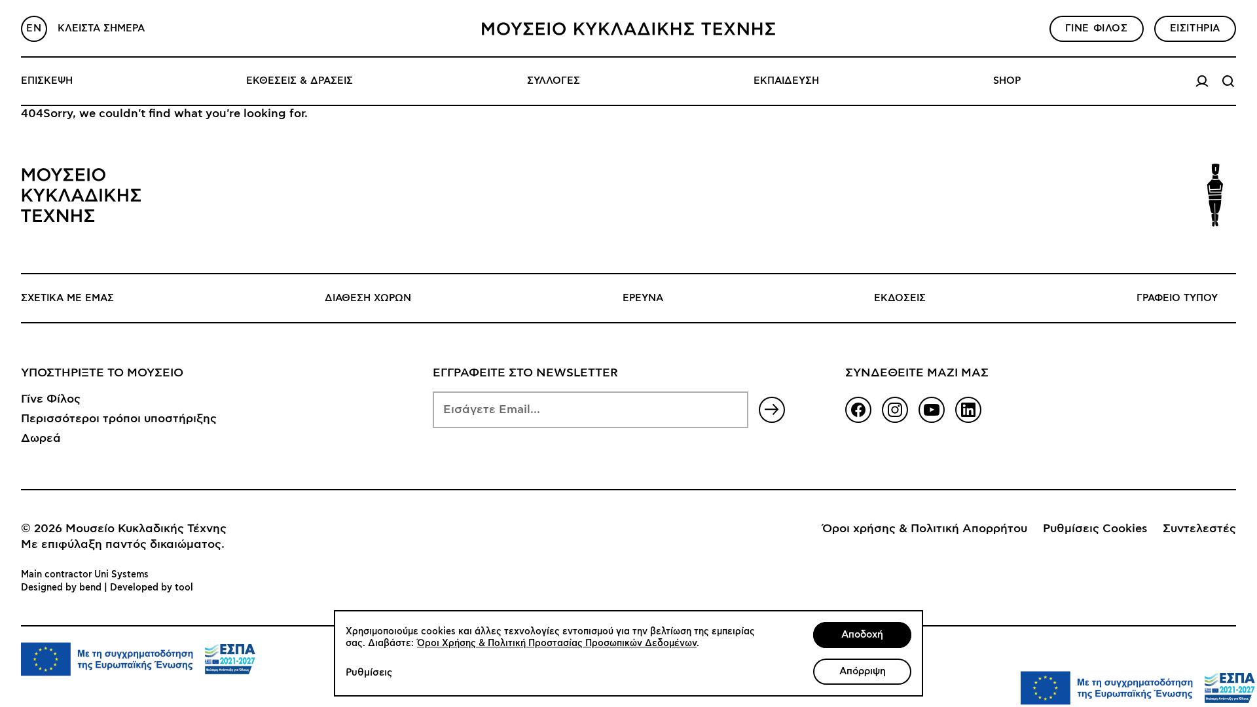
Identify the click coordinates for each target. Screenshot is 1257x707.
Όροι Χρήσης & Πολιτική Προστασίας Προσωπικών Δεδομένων (557, 643)
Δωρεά (41, 438)
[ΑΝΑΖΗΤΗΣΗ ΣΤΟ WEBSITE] (1228, 81)
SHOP (1007, 81)
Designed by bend (61, 587)
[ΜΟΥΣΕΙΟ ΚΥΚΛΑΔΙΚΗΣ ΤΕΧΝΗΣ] (628, 29)
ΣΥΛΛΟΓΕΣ (553, 81)
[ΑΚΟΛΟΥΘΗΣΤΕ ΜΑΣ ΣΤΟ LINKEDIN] (968, 410)
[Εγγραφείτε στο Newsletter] (772, 410)
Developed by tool (151, 587)
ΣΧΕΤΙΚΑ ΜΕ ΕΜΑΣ (67, 298)
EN (33, 28)
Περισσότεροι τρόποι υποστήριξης (119, 419)
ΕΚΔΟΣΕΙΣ (900, 298)
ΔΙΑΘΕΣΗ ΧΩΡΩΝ (368, 298)
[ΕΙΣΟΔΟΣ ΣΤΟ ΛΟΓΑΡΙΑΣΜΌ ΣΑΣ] (1202, 81)
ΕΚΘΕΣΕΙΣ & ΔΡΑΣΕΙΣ (299, 81)
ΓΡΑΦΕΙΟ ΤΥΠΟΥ (1177, 298)
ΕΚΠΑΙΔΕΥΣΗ (786, 81)
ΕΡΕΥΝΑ (643, 298)
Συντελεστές (1199, 529)
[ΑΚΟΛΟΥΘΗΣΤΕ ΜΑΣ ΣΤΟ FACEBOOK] (858, 410)
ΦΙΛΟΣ (1096, 28)
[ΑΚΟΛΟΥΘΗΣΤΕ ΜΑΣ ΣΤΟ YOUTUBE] (932, 410)
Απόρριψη (862, 671)
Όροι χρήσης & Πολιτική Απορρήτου (924, 529)
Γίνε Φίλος (51, 399)
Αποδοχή (862, 635)
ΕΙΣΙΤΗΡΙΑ (1195, 28)
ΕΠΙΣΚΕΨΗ (47, 81)
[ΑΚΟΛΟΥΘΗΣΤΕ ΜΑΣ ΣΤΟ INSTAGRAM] (895, 410)
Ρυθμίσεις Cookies (1095, 529)
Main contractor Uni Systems (85, 574)
